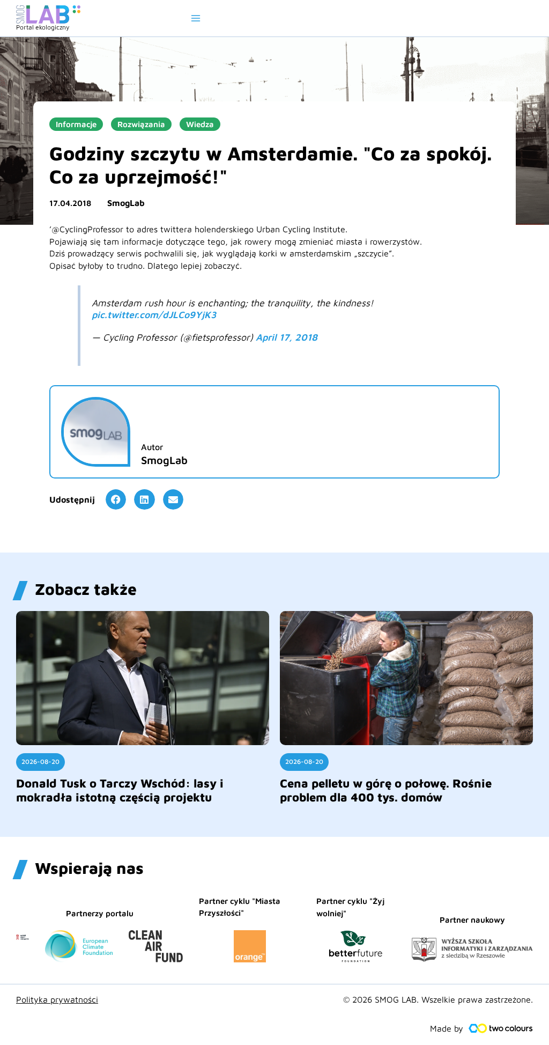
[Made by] (501, 1028)
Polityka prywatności (57, 999)
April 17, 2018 (286, 337)
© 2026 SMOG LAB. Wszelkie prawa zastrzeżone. (438, 999)
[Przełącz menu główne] (195, 18)
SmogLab (126, 203)
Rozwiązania (141, 124)
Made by (446, 1028)
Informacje (76, 124)
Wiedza (200, 124)
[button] (116, 499)
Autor (152, 447)
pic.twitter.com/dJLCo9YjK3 (154, 314)
